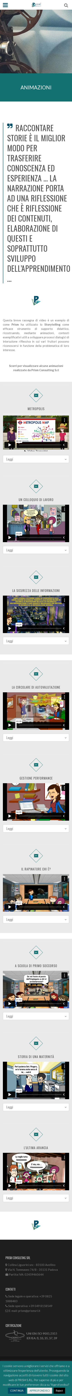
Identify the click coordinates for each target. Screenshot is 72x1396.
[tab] (36, 459)
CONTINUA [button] (16, 1390)
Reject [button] (59, 1390)
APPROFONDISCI (40, 1390)
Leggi (9, 459)
